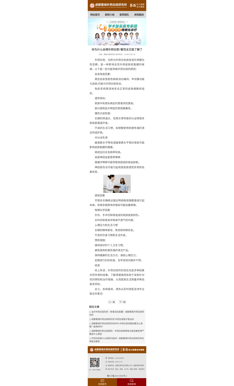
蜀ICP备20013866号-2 (117, 376)
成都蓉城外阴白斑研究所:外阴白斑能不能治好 (112, 319)
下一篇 (122, 302)
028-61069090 (119, 358)
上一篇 (112, 302)
